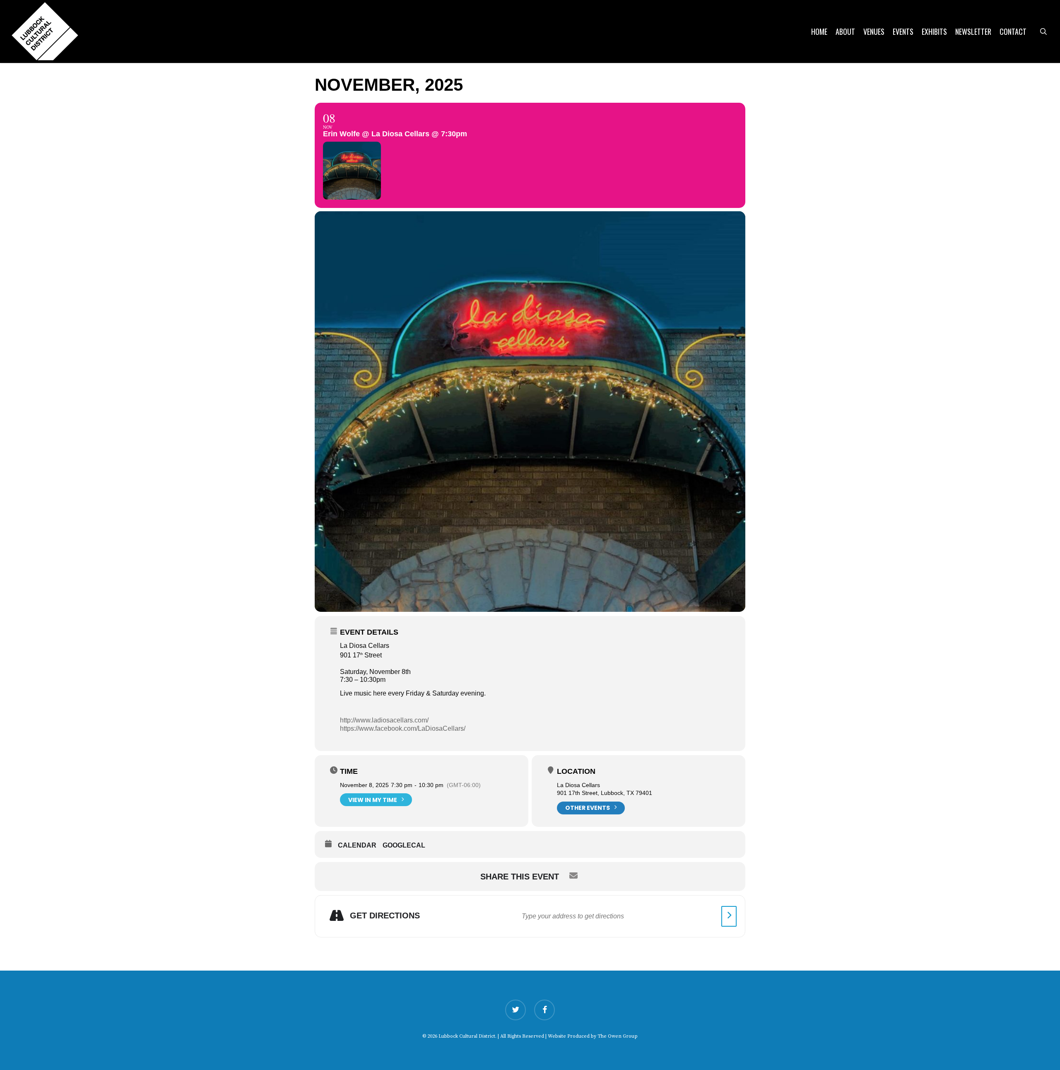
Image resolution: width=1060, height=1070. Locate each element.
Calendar (357, 845)
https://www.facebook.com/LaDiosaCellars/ (402, 728)
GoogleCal (404, 845)
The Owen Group (617, 1036)
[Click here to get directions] (729, 916)
